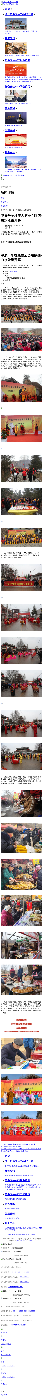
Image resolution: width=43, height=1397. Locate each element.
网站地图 (4, 1395)
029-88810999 (26, 1272)
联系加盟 (26, 103)
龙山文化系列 (23, 77)
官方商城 (10, 108)
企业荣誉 (26, 31)
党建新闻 (18, 147)
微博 (27, 1234)
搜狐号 (18, 1234)
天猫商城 (18, 125)
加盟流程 (9, 103)
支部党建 (9, 147)
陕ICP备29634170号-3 (24, 1241)
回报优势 (18, 103)
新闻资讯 (10, 38)
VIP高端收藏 (27, 81)
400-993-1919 (15, 1272)
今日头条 (11, 1234)
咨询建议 (35, 169)
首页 (7, 9)
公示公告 (35, 55)
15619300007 (24, 1282)
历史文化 (35, 31)
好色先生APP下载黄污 (17, 86)
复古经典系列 (11, 77)
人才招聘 (9, 169)
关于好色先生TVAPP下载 (19, 14)
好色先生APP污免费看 (17, 60)
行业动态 (18, 55)
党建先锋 (10, 130)
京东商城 (9, 125)
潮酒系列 (33, 77)
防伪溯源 (18, 169)
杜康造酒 (18, 31)
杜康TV (36, 1166)
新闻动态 (9, 55)
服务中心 (10, 152)
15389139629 (24, 1277)
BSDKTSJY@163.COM (15, 1287)
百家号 (32, 1234)
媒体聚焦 (26, 55)
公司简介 (9, 31)
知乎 (23, 1234)
